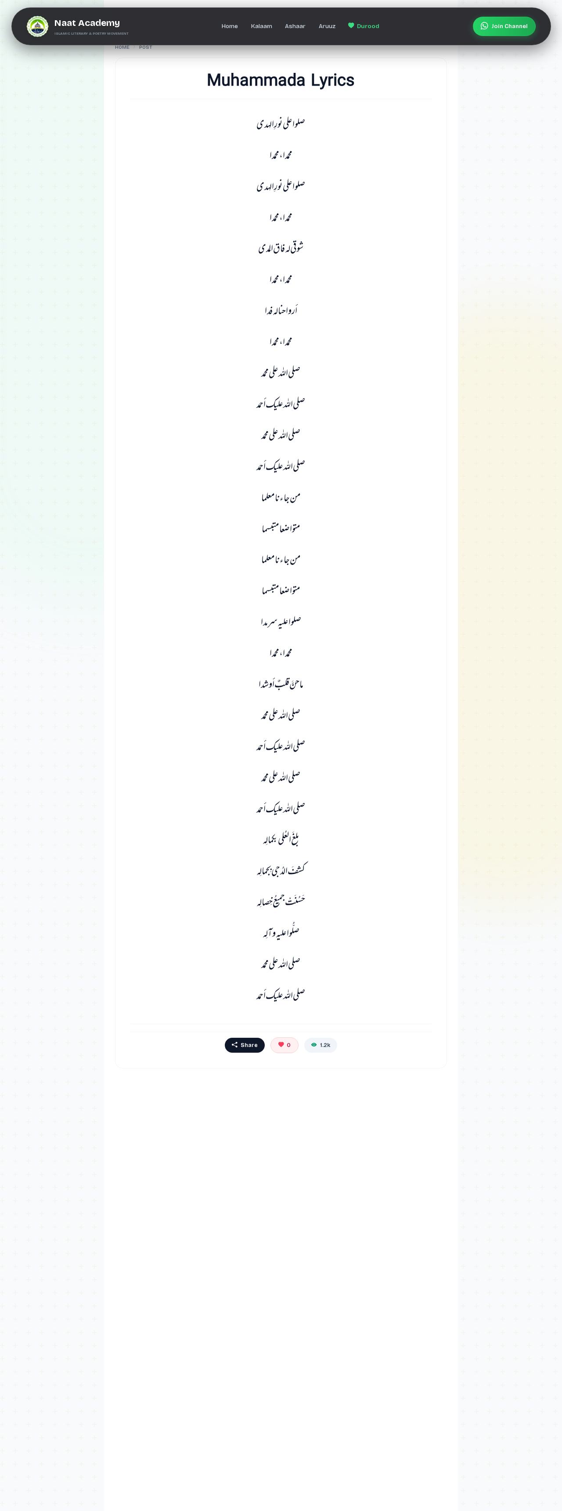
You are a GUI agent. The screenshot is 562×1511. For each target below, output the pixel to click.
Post (145, 47)
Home (122, 47)
